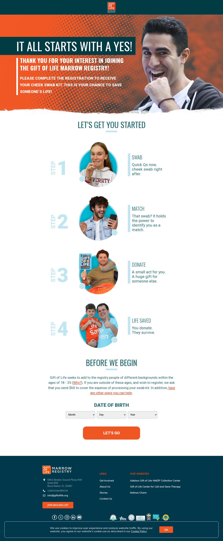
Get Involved (107, 480)
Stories (104, 492)
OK (166, 529)
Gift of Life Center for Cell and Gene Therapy (155, 486)
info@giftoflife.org (57, 495)
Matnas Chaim (138, 492)
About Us (105, 486)
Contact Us (106, 498)
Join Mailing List (57, 505)
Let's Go (111, 433)
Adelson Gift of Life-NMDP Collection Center (155, 480)
